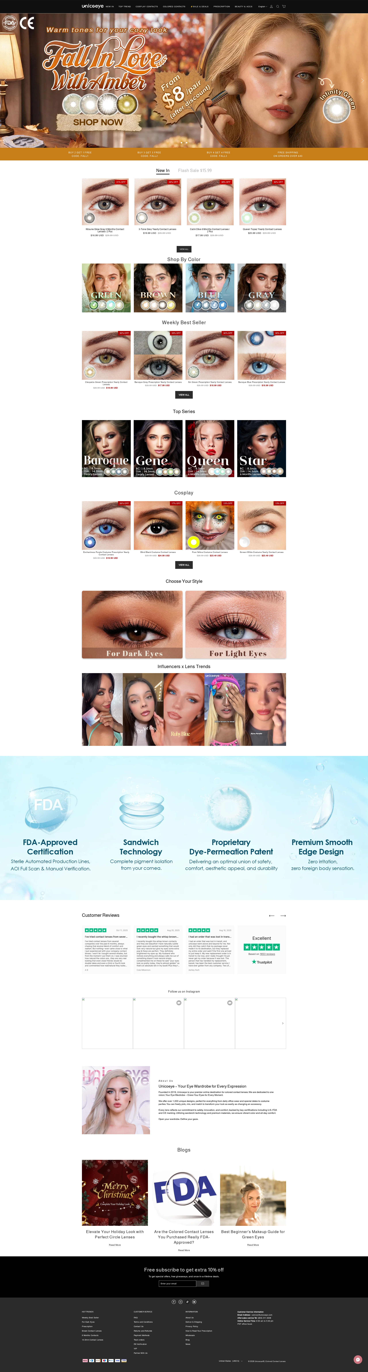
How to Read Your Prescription (199, 1331)
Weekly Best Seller (90, 1318)
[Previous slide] (272, 916)
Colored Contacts (174, 6)
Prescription (222, 6)
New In (110, 6)
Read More (115, 1245)
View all (184, 394)
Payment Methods (142, 1335)
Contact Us (139, 1326)
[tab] (181, 142)
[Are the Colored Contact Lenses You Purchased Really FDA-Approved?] (184, 1193)
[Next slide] (283, 916)
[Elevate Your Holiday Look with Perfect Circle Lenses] (115, 1193)
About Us (190, 1318)
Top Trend (125, 6)
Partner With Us (141, 1353)
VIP (135, 1349)
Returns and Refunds (143, 1331)
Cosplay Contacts (147, 6)
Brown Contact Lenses (92, 1331)
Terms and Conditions (143, 1322)
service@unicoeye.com (262, 1315)
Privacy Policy (192, 1326)
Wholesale (190, 1335)
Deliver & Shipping (194, 1322)
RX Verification (140, 1344)
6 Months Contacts (90, 1335)
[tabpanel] (184, 80)
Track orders (139, 1340)
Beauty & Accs (243, 6)
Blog (187, 1340)
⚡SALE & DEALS (199, 6)
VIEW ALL (184, 249)
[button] (282, 1023)
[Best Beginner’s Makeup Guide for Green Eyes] (253, 1193)
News (188, 1344)
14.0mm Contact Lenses (92, 1340)
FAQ (136, 1318)
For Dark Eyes (88, 1322)
